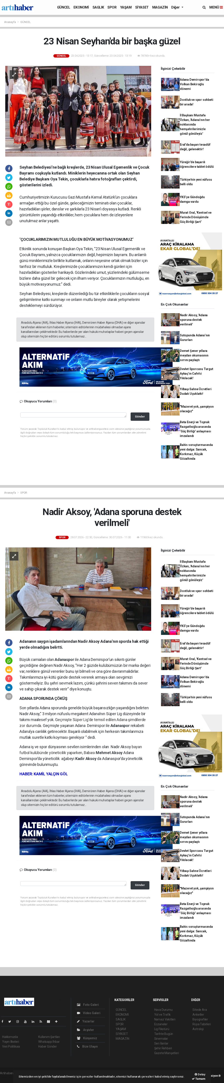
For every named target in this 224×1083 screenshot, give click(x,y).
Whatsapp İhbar (49, 1041)
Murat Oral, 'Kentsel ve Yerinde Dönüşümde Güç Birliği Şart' (196, 217)
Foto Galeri (90, 1004)
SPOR (111, 7)
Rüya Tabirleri (201, 1024)
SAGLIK (98, 7)
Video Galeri (91, 1013)
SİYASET (142, 7)
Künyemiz (89, 1038)
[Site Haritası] (50, 1021)
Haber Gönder (47, 1046)
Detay (201, 1074)
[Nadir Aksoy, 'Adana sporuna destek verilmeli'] (78, 588)
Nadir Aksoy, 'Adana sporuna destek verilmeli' (194, 319)
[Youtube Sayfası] (27, 1021)
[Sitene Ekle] (58, 1021)
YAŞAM (126, 7)
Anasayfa (10, 22)
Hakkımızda (10, 1037)
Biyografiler (200, 1019)
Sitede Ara (199, 1009)
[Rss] (43, 1021)
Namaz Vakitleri (164, 1019)
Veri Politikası (11, 1046)
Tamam (200, 1078)
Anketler (198, 1014)
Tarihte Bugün (163, 1034)
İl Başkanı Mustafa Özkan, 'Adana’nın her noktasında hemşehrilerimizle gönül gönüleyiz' (195, 124)
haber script (8, 1078)
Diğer (176, 7)
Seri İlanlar (161, 1043)
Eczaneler (161, 1024)
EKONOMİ (81, 7)
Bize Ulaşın (90, 1046)
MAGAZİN (160, 7)
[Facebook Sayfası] (4, 1021)
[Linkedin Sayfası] (35, 1021)
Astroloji (197, 1029)
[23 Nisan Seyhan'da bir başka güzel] (78, 111)
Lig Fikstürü (161, 1029)
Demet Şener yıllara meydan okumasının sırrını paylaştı (194, 355)
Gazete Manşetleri (166, 1053)
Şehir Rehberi (163, 1048)
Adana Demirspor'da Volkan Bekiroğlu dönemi (194, 84)
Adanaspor (65, 659)
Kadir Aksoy (86, 758)
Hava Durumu (163, 1009)
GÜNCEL (63, 7)
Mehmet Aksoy (109, 752)
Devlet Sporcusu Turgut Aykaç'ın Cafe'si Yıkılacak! (196, 373)
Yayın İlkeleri (10, 1041)
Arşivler (88, 1030)
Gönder (140, 416)
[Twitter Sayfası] (11, 1021)
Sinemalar (161, 1038)
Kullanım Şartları (49, 1037)
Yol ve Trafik (162, 1014)
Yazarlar (88, 1021)
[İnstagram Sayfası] (19, 1021)
